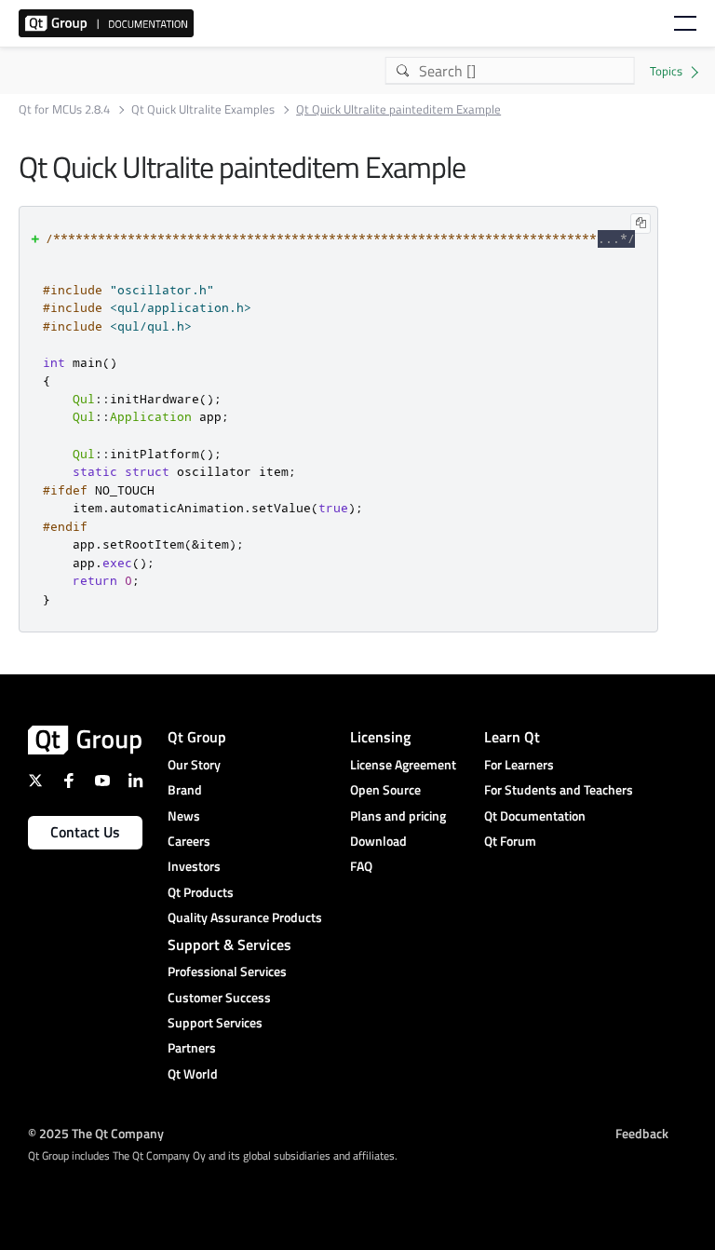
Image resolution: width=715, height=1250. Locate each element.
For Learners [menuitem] (519, 764)
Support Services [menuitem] (215, 1022)
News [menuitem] (184, 815)
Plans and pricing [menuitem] (398, 815)
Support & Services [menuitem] (229, 944)
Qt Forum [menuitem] (510, 840)
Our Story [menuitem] (194, 764)
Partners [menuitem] (192, 1047)
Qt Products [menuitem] (201, 892)
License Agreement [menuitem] (403, 764)
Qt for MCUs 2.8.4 (64, 109)
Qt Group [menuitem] (197, 737)
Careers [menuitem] (189, 840)
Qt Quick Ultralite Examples (203, 109)
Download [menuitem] (378, 840)
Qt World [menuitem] (193, 1073)
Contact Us (85, 832)
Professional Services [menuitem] (227, 971)
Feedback (641, 1132)
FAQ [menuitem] (361, 866)
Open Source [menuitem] (385, 789)
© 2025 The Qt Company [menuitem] (96, 1132)
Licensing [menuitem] (380, 737)
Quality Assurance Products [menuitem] (245, 917)
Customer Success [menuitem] (219, 997)
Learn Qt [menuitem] (512, 737)
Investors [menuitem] (194, 866)
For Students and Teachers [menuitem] (558, 789)
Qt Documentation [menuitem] (535, 815)
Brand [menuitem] (185, 789)
